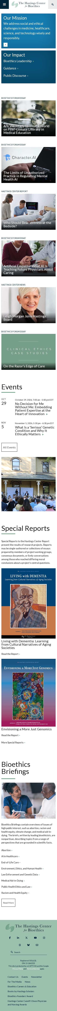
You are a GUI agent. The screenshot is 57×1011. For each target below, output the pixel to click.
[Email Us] (37, 945)
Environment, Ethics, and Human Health (21, 868)
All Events (9, 447)
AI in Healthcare (9, 856)
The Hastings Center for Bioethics (28, 4)
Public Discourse (14, 75)
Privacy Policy (17, 969)
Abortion (6, 850)
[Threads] (20, 945)
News (27, 981)
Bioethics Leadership (17, 61)
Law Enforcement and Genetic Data (19, 874)
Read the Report (9, 653)
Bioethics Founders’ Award (20, 996)
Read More (8, 902)
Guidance (9, 68)
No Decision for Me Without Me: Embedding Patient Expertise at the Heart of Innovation (33, 409)
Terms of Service (33, 969)
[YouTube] (35, 937)
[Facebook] (9, 937)
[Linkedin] (18, 937)
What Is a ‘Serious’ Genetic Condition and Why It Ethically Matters (34, 430)
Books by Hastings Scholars (21, 991)
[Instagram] (44, 937)
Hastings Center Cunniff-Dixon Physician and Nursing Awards (27, 1003)
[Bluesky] (28, 945)
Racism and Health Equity (14, 892)
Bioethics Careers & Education (22, 986)
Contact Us (13, 976)
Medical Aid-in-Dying (12, 880)
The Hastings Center (29, 928)
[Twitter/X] (26, 937)
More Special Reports (12, 742)
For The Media (15, 981)
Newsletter (36, 976)
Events (25, 976)
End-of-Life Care (10, 862)
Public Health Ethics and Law (15, 886)
